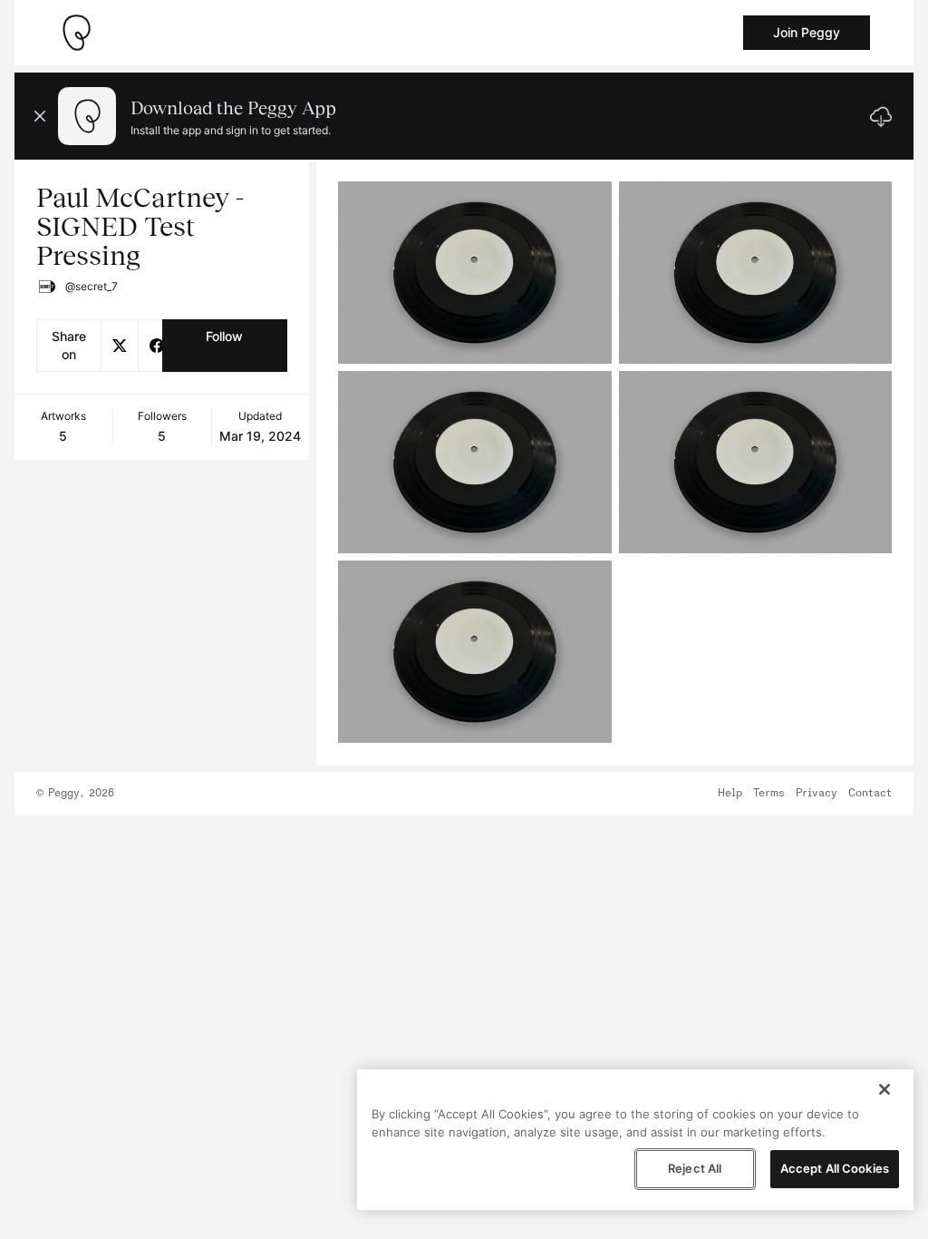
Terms (769, 793)
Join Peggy (806, 32)
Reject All (694, 1168)
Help (730, 793)
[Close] (884, 1089)
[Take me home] (76, 33)
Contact (870, 793)
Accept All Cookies (834, 1168)
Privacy (816, 793)
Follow (224, 336)
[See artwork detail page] (474, 272)
